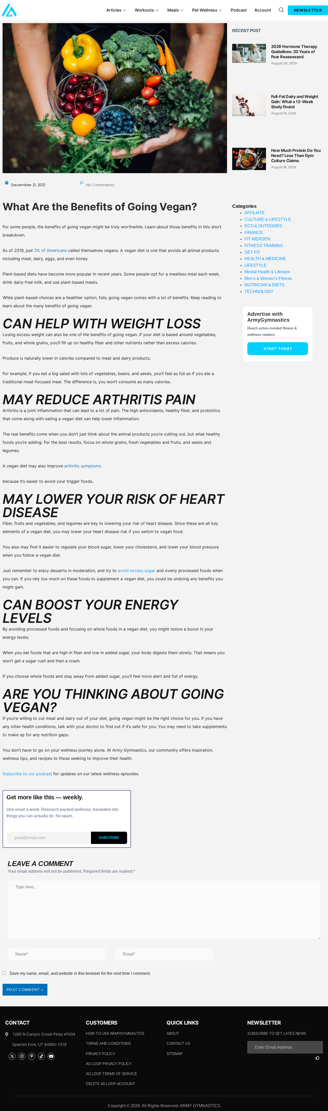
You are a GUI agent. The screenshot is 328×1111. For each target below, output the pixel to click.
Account (262, 10)
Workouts (144, 10)
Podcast (239, 10)
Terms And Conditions (108, 1043)
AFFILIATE (254, 213)
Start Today (277, 349)
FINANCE (253, 232)
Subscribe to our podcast (27, 773)
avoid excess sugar (136, 570)
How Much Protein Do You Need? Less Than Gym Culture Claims (296, 155)
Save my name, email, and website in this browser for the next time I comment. (80, 973)
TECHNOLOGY (258, 291)
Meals (173, 10)
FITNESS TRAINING (263, 245)
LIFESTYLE (255, 265)
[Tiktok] (41, 1056)
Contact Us (178, 1043)
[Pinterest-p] (31, 1056)
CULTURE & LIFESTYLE (267, 219)
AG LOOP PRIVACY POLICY (108, 1063)
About (173, 1033)
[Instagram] (21, 1056)
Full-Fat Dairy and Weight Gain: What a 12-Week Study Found (294, 101)
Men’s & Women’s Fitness (268, 278)
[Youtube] (51, 1056)
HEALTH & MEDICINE (265, 259)
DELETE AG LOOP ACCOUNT (110, 1083)
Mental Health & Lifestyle (267, 272)
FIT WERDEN (257, 239)
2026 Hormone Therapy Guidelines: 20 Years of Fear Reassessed (294, 51)
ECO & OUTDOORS (263, 226)
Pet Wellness (204, 10)
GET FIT (252, 252)
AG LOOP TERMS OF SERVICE (111, 1073)
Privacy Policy (100, 1053)
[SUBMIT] (319, 1058)
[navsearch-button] (281, 10)
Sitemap (175, 1053)
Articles (113, 10)
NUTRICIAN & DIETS (264, 285)
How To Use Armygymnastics (115, 1033)
